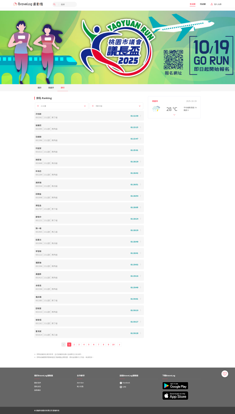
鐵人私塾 (80, 386)
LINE (124, 387)
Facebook (126, 383)
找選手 (51, 87)
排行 (63, 87)
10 (113, 344)
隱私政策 (37, 386)
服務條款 (37, 390)
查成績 (192, 4)
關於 (39, 87)
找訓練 (203, 4)
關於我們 (37, 383)
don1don (80, 383)
